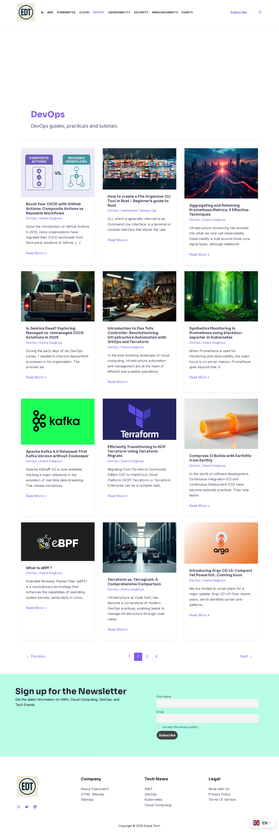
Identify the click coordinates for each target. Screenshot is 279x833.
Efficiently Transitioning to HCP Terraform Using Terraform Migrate (136, 451)
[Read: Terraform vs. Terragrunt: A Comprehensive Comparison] (139, 547)
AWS (50, 12)
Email (160, 712)
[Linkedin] (35, 806)
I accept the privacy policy (179, 727)
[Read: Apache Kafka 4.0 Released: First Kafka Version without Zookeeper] (58, 421)
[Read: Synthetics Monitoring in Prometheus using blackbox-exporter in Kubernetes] (221, 296)
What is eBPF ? (39, 568)
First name (164, 696)
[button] (238, 12)
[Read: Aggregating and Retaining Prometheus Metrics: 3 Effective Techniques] (221, 173)
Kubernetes (66, 12)
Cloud (84, 12)
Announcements (165, 12)
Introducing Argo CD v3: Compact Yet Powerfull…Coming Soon (220, 573)
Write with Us (219, 789)
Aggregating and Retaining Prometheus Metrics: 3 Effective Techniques (219, 210)
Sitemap (87, 799)
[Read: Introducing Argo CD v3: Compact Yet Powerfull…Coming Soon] (221, 543)
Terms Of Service (222, 799)
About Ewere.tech (95, 789)
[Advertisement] (139, 55)
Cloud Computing (158, 805)
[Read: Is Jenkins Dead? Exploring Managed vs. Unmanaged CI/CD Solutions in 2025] (58, 296)
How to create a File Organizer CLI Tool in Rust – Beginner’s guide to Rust (139, 201)
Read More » (36, 252)
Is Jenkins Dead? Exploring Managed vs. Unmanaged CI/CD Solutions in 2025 (55, 333)
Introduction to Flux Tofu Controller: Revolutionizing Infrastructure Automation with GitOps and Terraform (137, 335)
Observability (119, 12)
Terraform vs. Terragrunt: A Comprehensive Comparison (134, 582)
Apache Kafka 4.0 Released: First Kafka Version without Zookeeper (57, 453)
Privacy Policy (220, 794)
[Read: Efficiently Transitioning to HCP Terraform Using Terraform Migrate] (139, 419)
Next (246, 656)
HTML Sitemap (92, 794)
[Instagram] (18, 806)
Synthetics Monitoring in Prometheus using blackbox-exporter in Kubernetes (216, 333)
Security (141, 12)
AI (42, 12)
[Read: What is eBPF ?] (58, 541)
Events (187, 12)
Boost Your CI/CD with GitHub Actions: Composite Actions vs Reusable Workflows (54, 208)
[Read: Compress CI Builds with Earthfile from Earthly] (221, 423)
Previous (35, 656)
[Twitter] (26, 806)
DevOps (98, 12)
